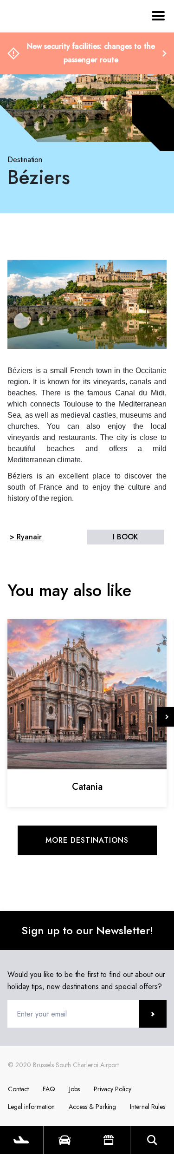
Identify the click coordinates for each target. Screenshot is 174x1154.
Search (152, 1140)
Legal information (31, 1106)
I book (125, 536)
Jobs (74, 1089)
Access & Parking (92, 1106)
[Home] (32, 59)
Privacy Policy (112, 1089)
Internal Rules (147, 1106)
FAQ (49, 1089)
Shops (108, 1140)
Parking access (65, 1140)
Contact (18, 1089)
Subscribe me (153, 1014)
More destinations (87, 840)
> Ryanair (26, 536)
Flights (21, 1140)
